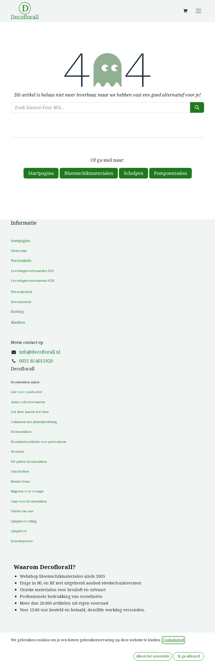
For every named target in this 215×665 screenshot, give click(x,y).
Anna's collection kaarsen (28, 402)
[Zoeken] (197, 107)
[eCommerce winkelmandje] (185, 10)
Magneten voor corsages (27, 491)
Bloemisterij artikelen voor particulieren (38, 442)
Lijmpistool (19, 531)
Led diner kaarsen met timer (30, 412)
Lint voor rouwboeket (26, 392)
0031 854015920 (36, 361)
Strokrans (17, 451)
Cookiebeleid (173, 640)
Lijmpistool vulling (23, 521)
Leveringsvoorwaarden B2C (32, 271)
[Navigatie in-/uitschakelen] (198, 11)
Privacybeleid (21, 292)
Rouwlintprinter (22, 541)
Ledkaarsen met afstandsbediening (34, 422)
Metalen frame (20, 481)
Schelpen (133, 173)
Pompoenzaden (170, 173)
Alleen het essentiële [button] (152, 656)
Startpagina (41, 173)
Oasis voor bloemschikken (29, 501)
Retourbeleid (21, 302)
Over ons (19, 250)
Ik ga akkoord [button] (188, 656)
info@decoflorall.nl (39, 352)
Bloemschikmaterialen (88, 173)
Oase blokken (20, 471)
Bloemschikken (21, 432)
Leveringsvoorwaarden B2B (32, 280)
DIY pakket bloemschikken (29, 462)
